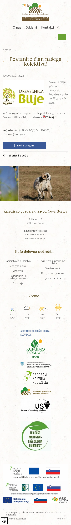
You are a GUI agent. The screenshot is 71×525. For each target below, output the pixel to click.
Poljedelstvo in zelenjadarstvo (18, 277)
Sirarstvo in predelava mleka (53, 262)
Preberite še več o (16, 155)
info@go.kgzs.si (35, 230)
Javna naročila (53, 278)
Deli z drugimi (25, 145)
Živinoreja (18, 283)
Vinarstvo (18, 270)
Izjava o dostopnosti (16, 518)
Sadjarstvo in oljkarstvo (18, 261)
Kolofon (61, 518)
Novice (7, 50)
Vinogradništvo (18, 266)
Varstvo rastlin (53, 268)
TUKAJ (50, 117)
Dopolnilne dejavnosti (53, 273)
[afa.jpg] (38, 183)
